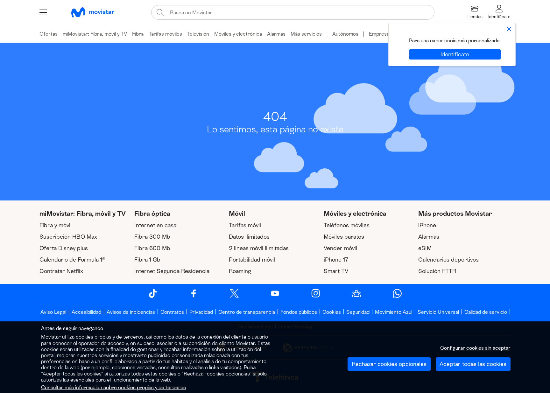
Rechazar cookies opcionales (389, 364)
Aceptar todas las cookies (473, 364)
